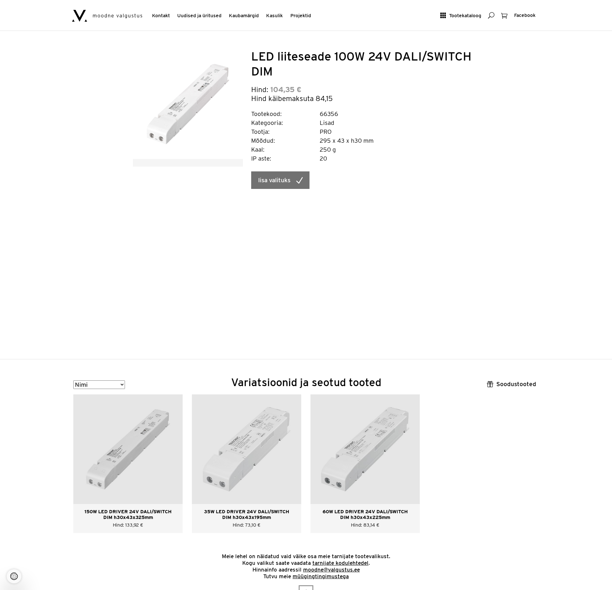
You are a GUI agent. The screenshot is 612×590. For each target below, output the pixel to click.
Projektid (300, 15)
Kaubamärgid (244, 15)
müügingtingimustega (321, 576)
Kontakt (161, 15)
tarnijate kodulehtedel (340, 563)
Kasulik (274, 15)
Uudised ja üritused (199, 15)
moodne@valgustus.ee (331, 569)
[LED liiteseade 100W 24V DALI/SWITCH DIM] (188, 103)
